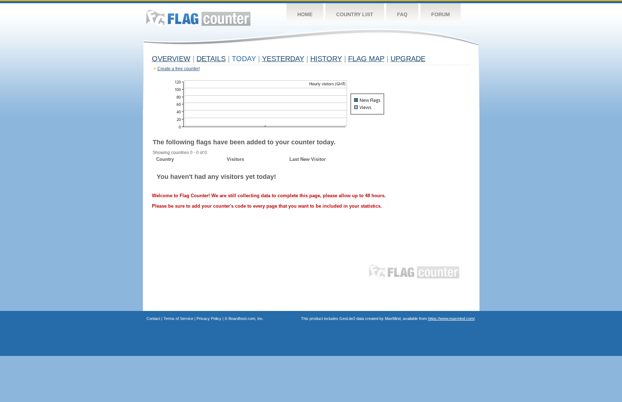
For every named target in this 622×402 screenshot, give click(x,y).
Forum (440, 14)
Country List (354, 14)
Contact (153, 318)
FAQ (402, 14)
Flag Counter (198, 18)
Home (304, 14)
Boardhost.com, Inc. (246, 318)
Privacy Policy (209, 318)
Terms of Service (178, 318)
